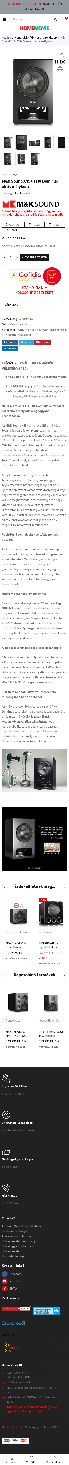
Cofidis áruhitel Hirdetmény (19, 1241)
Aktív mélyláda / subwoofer (35, 330)
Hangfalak (21, 37)
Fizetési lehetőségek (15, 1231)
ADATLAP (14, 225)
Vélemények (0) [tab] (15, 368)
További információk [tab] (35, 363)
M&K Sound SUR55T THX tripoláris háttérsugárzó (51, 1035)
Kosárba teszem (35, 257)
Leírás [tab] (7, 363)
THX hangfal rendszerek (44, 37)
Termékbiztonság (13, 1256)
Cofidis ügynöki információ (18, 1246)
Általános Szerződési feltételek (21, 1226)
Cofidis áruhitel (11, 1251)
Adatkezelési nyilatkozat (17, 1236)
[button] (62, 55)
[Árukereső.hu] (13, 1323)
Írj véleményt (9, 174)
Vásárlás (11, 304)
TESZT (36, 225)
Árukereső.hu (8, 1335)
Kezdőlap (7, 37)
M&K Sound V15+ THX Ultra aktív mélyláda (16, 947)
